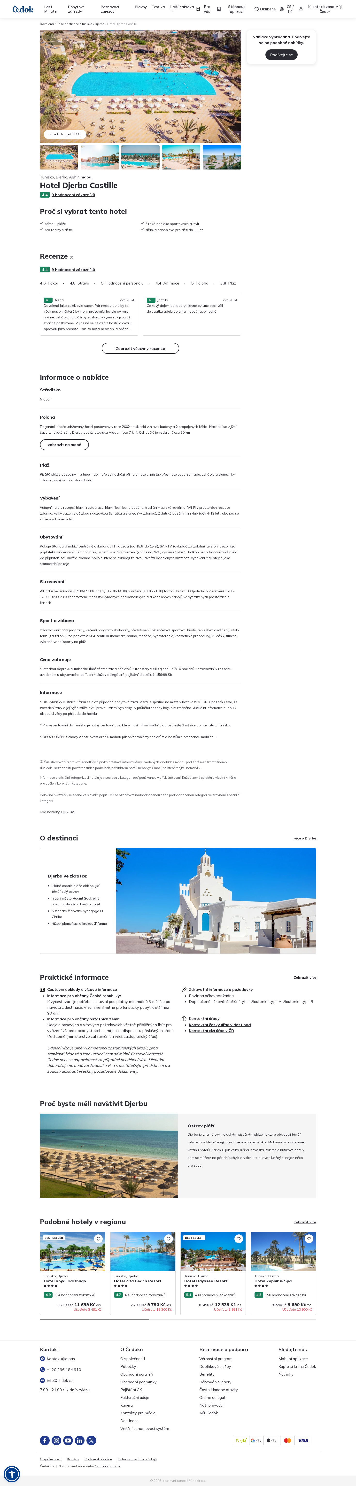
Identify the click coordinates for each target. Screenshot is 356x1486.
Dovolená (47, 24)
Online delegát (212, 1397)
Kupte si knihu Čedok (297, 1366)
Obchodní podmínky (138, 1381)
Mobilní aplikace (293, 1358)
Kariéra (126, 1405)
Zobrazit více (305, 977)
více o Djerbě (305, 838)
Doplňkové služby (215, 1366)
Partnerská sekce (98, 1459)
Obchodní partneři (136, 1374)
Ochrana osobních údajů (137, 1459)
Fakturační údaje (134, 1397)
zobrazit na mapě (64, 444)
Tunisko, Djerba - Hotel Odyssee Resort (212, 1234)
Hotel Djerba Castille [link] (122, 24)
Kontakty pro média (137, 1412)
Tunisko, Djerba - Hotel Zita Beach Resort (137, 1237)
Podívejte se (281, 54)
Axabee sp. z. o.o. (107, 1466)
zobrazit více (305, 1222)
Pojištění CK (131, 1389)
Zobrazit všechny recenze (140, 348)
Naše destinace (67, 24)
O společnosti (132, 1358)
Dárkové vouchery (215, 1381)
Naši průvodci (211, 1405)
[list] (71, 257)
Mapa (86, 177)
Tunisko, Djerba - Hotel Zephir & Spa (280, 1234)
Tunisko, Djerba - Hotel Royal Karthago (71, 1234)
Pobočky (128, 1366)
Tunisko (87, 24)
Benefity (207, 1374)
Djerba (100, 24)
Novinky (286, 1374)
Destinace (129, 1420)
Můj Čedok (208, 1412)
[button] (12, 1474)
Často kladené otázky (218, 1389)
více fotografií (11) (65, 134)
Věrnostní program (215, 1358)
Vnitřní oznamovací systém (144, 1428)
